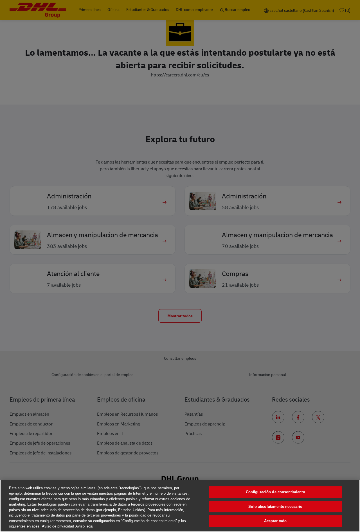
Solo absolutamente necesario (275, 506)
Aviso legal (84, 526)
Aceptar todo (275, 521)
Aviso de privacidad (58, 526)
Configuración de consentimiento (275, 492)
